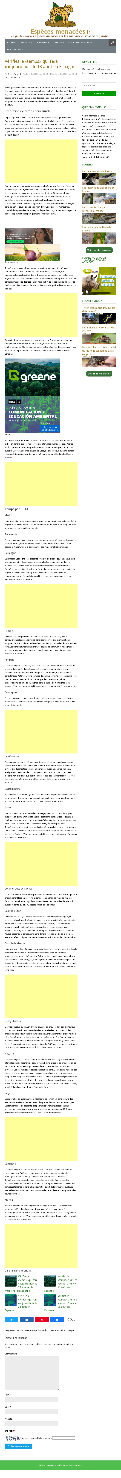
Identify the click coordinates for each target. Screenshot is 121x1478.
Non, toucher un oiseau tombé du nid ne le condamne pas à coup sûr (99, 351)
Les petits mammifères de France (96, 229)
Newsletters (52, 1465)
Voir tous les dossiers (99, 250)
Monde (58, 42)
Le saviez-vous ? (16, 49)
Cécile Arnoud (14, 74)
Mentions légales (67, 1465)
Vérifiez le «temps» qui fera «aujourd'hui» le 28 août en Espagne (21, 1303)
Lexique (41, 1465)
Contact (79, 1465)
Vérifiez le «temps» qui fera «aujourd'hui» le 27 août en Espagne (60, 1283)
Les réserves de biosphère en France (98, 189)
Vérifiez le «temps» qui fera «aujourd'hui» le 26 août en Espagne (60, 1303)
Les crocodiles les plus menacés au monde (94, 209)
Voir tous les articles (99, 373)
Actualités (42, 42)
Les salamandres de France (97, 171)
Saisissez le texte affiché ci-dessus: (36, 1438)
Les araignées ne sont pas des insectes (98, 329)
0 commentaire (13, 77)
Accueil (11, 42)
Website (8, 1419)
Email (7, 1407)
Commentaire (11, 1354)
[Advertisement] (41, 161)
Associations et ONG (80, 42)
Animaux (25, 42)
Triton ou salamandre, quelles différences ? (98, 309)
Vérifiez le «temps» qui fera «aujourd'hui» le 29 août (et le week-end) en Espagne (21, 1283)
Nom (7, 1395)
